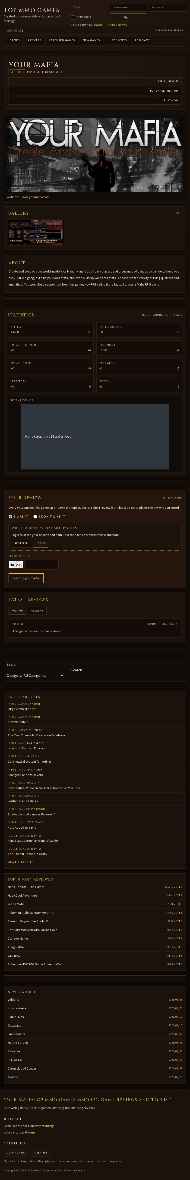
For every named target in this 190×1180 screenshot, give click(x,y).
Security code (20, 556)
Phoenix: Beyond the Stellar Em (29, 921)
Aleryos (13, 1077)
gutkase (38, 822)
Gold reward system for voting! (29, 761)
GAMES (15, 40)
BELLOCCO (15, 1060)
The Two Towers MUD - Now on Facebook (36, 735)
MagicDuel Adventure (22, 895)
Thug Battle (16, 947)
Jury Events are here (22, 709)
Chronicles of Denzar (22, 1068)
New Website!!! (18, 722)
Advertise (40, 1153)
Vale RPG (14, 956)
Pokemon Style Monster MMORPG (31, 913)
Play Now (171, 101)
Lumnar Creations (77, 1171)
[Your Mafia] (95, 155)
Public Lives (16, 1017)
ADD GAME (142, 40)
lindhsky (37, 769)
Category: (14, 675)
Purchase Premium (164, 91)
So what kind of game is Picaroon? (31, 814)
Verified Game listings (23, 801)
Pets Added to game (22, 827)
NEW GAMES (91, 40)
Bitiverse (14, 1051)
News (12, 704)
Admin (36, 704)
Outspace (14, 1025)
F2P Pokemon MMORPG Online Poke (32, 930)
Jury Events (117, 40)
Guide (13, 836)
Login (75, 8)
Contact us (16, 1153)
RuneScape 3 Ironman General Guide (33, 840)
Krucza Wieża (17, 1008)
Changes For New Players (25, 775)
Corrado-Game (18, 938)
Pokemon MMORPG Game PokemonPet (35, 964)
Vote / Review (168, 81)
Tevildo (37, 730)
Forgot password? (118, 25)
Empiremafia (16, 1034)
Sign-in (129, 17)
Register (99, 25)
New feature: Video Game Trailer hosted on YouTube (44, 788)
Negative (37, 611)
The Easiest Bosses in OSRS (27, 854)
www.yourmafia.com (36, 197)
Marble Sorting (18, 1042)
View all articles (20, 862)
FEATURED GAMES (62, 40)
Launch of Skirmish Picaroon (27, 748)
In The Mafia (16, 904)
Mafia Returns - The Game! (26, 887)
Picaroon (38, 743)
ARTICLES (34, 40)
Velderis (13, 999)
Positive (17, 611)
